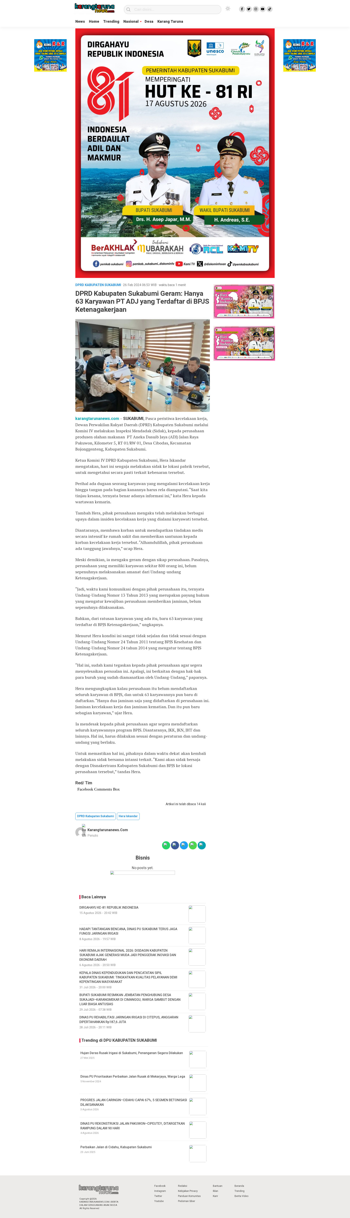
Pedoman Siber (186, 1201)
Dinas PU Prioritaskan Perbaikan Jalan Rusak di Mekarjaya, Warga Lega (132, 1076)
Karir (215, 1196)
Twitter (158, 1196)
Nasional (131, 21)
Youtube (159, 1201)
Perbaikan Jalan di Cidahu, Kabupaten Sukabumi (116, 1147)
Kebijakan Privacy (188, 1191)
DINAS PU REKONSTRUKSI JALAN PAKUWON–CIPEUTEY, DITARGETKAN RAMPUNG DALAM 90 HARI (132, 1126)
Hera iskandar (128, 816)
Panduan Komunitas (189, 1196)
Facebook (159, 1186)
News (80, 21)
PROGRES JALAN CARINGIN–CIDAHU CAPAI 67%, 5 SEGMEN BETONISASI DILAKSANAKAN (133, 1102)
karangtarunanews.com (97, 419)
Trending (111, 21)
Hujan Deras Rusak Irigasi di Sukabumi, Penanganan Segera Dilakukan (131, 1053)
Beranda (239, 1186)
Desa (149, 21)
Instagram (160, 1191)
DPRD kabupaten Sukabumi (95, 816)
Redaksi (182, 1186)
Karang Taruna (170, 21)
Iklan (215, 1191)
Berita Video (241, 1196)
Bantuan (217, 1186)
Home (94, 21)
